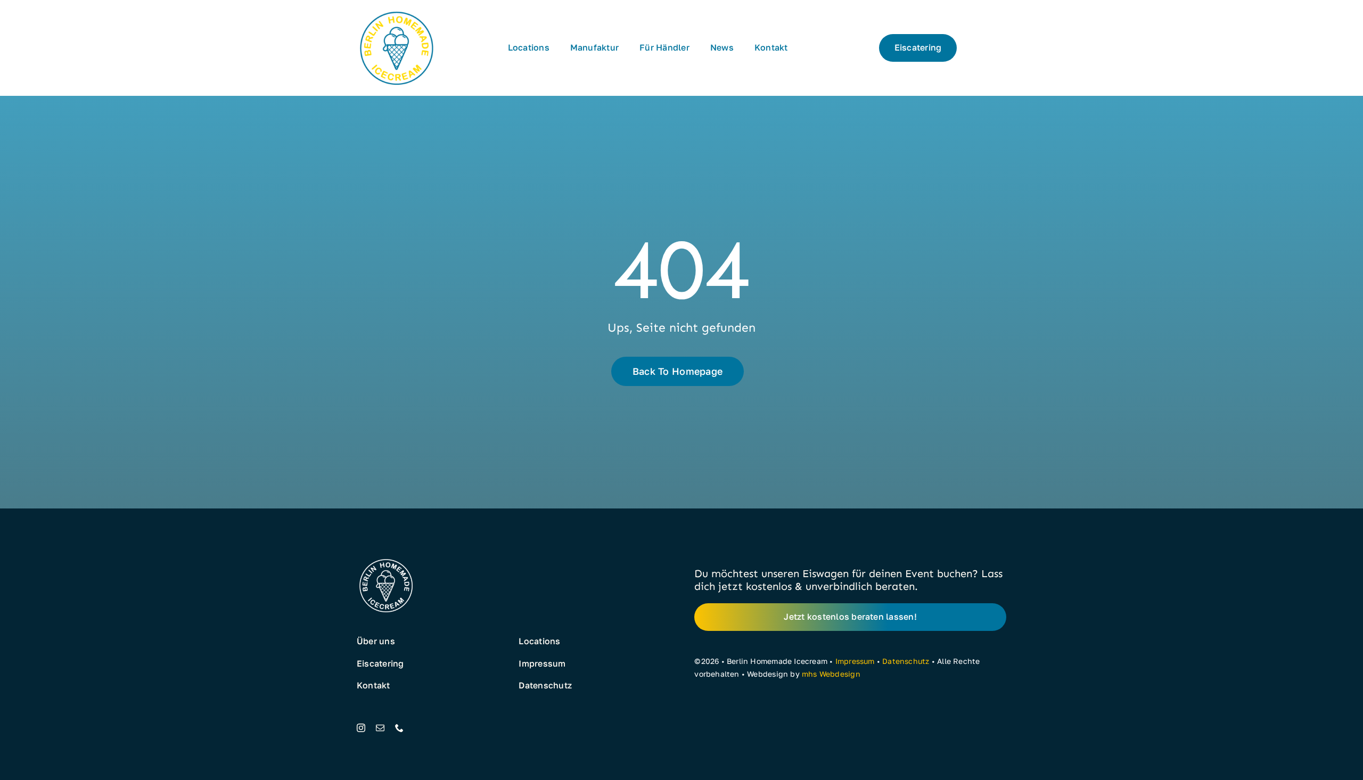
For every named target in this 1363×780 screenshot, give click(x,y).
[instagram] (361, 728)
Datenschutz (905, 661)
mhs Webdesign (831, 673)
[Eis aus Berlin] (397, 12)
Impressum (855, 661)
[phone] (399, 728)
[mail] (380, 728)
